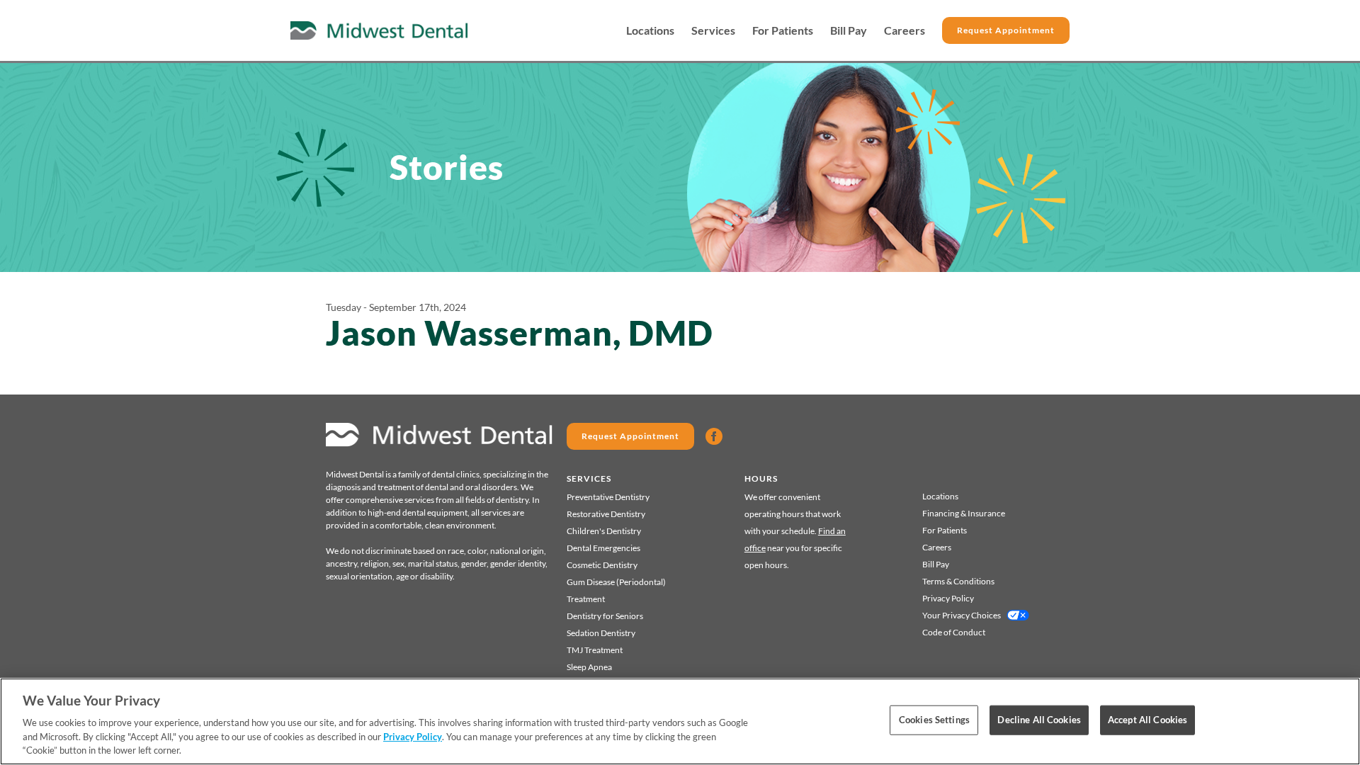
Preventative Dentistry (608, 497)
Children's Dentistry (604, 531)
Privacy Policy (948, 598)
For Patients (782, 30)
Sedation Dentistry (601, 633)
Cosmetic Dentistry (602, 565)
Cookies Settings (934, 719)
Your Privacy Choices (961, 615)
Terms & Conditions (958, 581)
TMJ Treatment (595, 650)
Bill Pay (848, 30)
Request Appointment (1006, 30)
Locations (650, 30)
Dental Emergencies (603, 548)
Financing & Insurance (963, 513)
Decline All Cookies (1038, 719)
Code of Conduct (953, 632)
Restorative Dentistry (606, 514)
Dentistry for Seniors (605, 616)
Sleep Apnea (589, 667)
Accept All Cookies (1147, 719)
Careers (904, 30)
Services (713, 30)
